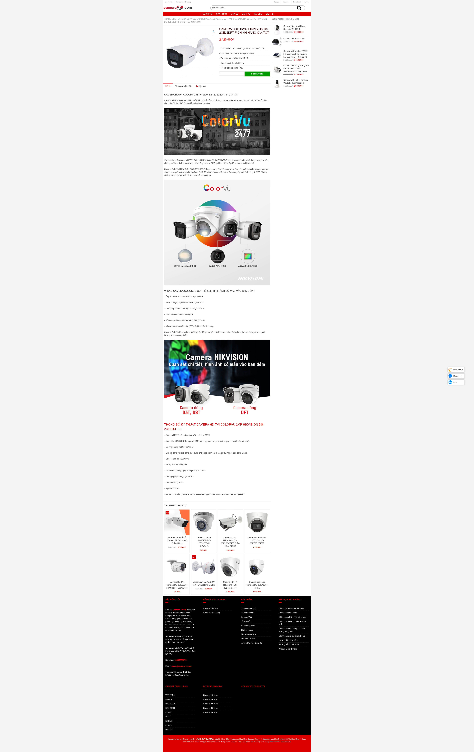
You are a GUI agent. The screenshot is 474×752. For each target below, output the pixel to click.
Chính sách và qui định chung (292, 636)
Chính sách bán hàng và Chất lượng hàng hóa (292, 630)
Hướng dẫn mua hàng (288, 640)
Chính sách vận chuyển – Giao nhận (292, 622)
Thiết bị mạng (247, 630)
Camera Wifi (246, 617)
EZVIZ (168, 712)
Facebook (297, 2)
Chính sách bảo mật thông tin (291, 608)
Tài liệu (258, 14)
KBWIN (168, 725)
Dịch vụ (246, 14)
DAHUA (169, 699)
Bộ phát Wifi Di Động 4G (251, 643)
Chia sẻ (234, 14)
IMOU (167, 717)
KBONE (168, 721)
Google (276, 2)
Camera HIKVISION (226, 19)
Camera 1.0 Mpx (210, 695)
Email (307, 2)
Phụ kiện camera (248, 634)
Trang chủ (207, 14)
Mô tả (167, 86)
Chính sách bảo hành (288, 613)
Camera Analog (207, 19)
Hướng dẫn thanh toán (289, 645)
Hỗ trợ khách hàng (183, 2)
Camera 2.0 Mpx (210, 699)
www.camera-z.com (182, 625)
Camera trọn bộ (248, 613)
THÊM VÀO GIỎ (257, 74)
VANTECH (170, 695)
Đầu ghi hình (246, 621)
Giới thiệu (168, 2)
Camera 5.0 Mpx (210, 712)
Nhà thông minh (248, 626)
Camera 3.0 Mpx (210, 704)
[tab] (168, 86)
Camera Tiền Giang (211, 613)
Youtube (286, 2)
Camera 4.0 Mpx (210, 708)
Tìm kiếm (299, 7)
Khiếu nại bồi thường (288, 649)
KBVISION (170, 708)
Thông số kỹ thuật (183, 86)
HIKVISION (170, 704)
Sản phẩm (221, 14)
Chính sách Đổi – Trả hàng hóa (292, 617)
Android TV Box (248, 639)
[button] (214, 31)
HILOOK (169, 730)
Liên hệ (270, 14)
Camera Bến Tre (210, 608)
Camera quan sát (187, 19)
